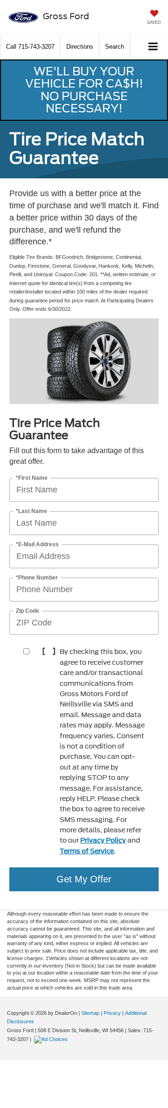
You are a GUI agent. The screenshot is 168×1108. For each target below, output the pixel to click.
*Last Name (31, 511)
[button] (30, 47)
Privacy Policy (103, 840)
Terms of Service (87, 851)
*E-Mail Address (37, 545)
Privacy (112, 1013)
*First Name (32, 478)
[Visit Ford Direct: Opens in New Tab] (52, 1039)
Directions (79, 46)
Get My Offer (84, 879)
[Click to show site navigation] (153, 47)
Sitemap (90, 1013)
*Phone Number (37, 578)
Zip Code (27, 611)
